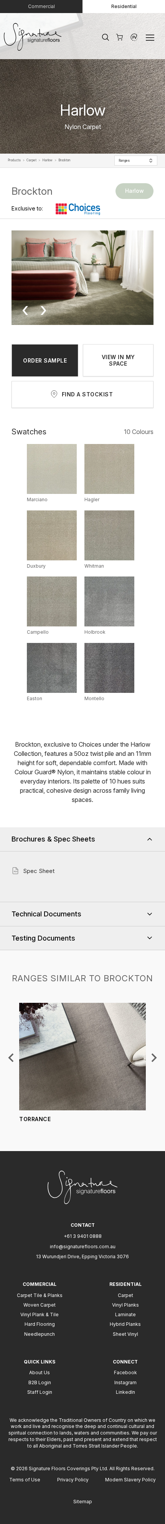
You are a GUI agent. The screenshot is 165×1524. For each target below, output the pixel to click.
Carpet (31, 160)
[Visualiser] (134, 37)
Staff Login (39, 1392)
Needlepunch (39, 1334)
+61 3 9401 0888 (83, 1236)
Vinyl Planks (125, 1305)
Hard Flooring (40, 1324)
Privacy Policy (73, 1480)
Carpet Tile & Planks (40, 1295)
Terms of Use (24, 1480)
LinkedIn (125, 1392)
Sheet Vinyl (125, 1334)
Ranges (124, 160)
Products (14, 160)
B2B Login (39, 1382)
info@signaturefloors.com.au (83, 1246)
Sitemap (82, 1501)
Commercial (41, 6)
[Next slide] (153, 1057)
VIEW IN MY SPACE (118, 360)
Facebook (125, 1372)
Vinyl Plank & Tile (39, 1314)
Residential (124, 6)
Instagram (125, 1382)
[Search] (105, 37)
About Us (39, 1372)
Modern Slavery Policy (130, 1480)
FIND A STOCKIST (87, 394)
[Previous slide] (11, 1057)
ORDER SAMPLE (45, 360)
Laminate (125, 1314)
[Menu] (151, 37)
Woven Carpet (39, 1305)
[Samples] (119, 37)
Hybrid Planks (125, 1324)
